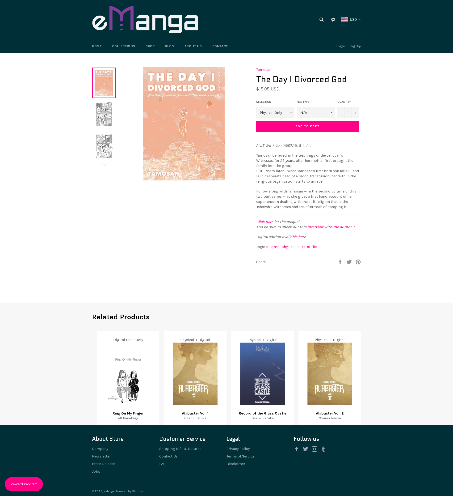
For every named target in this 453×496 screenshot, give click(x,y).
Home (97, 46)
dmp (276, 246)
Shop (150, 46)
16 (268, 246)
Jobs (96, 471)
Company (100, 448)
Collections (123, 46)
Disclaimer (235, 464)
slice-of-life (307, 246)
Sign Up (355, 46)
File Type (303, 101)
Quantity (344, 101)
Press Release (103, 464)
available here (294, 237)
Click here (264, 221)
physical (289, 246)
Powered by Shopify (129, 491)
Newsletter (101, 456)
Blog (169, 46)
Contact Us (168, 456)
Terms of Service (240, 456)
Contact (220, 46)
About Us (193, 46)
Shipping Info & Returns (180, 448)
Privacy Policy (238, 448)
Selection (263, 101)
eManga (109, 491)
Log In (340, 46)
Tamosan (263, 69)
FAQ (162, 464)
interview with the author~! (330, 227)
